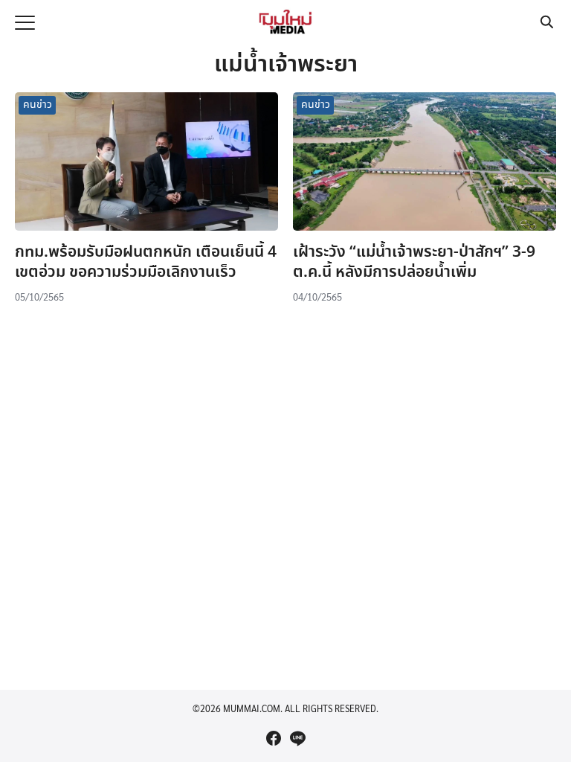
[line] (297, 738)
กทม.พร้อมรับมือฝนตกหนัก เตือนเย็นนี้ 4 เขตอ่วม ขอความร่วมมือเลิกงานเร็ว (146, 262)
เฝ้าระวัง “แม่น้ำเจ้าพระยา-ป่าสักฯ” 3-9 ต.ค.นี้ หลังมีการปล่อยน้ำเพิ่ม (414, 262)
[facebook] (274, 738)
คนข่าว (37, 104)
